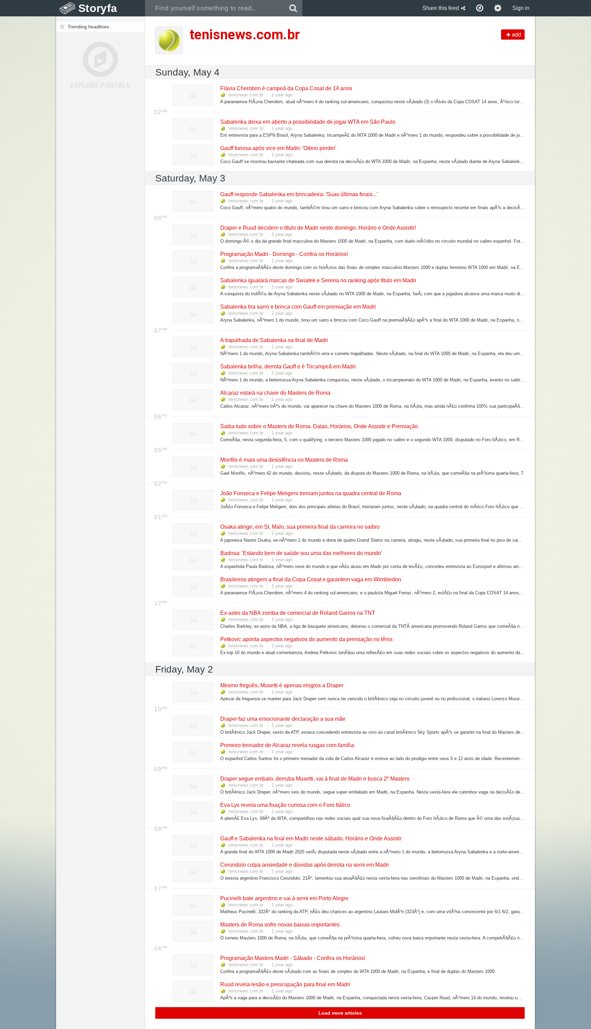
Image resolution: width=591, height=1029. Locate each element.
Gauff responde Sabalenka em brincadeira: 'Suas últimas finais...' (298, 194)
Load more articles (340, 1013)
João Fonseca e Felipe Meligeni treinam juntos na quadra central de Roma (310, 493)
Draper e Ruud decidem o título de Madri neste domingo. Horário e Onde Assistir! (317, 228)
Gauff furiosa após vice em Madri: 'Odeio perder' (278, 148)
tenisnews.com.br (245, 94)
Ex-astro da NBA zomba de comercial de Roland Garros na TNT (297, 613)
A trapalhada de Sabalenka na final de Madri (273, 340)
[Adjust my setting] (498, 8)
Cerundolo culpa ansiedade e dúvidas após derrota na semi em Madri (304, 865)
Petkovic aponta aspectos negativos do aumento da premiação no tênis (306, 639)
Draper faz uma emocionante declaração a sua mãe (282, 719)
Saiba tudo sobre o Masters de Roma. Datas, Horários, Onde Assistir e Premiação (318, 426)
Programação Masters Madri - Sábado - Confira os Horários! (292, 958)
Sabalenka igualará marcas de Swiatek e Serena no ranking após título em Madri (318, 280)
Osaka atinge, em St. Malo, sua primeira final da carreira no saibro (299, 527)
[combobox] (214, 8)
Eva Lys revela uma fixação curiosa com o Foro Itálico (285, 805)
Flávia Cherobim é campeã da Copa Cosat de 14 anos (286, 88)
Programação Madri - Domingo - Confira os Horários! (283, 254)
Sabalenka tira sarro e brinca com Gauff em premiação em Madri (297, 307)
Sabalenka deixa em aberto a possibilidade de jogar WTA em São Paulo (307, 122)
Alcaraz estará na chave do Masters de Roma (275, 393)
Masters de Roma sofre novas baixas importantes (279, 925)
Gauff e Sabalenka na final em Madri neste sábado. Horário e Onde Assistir (310, 838)
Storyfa (97, 8)
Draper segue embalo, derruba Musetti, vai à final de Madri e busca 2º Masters (314, 779)
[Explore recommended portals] (480, 8)
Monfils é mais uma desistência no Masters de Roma (283, 460)
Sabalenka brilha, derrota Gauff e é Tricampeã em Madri (287, 366)
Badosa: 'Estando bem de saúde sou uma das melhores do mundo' (300, 553)
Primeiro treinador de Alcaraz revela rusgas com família (286, 745)
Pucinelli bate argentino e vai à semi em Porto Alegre (284, 898)
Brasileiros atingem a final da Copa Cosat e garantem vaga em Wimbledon (310, 579)
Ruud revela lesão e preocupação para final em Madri (285, 984)
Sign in (520, 8)
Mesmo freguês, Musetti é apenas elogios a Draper (281, 685)
